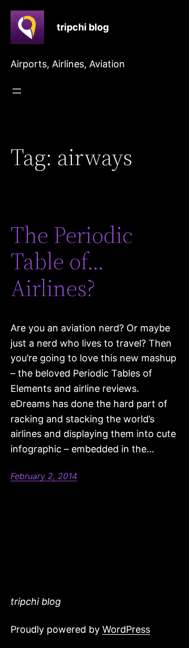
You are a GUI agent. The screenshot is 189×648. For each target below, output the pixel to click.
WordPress (126, 629)
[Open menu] (16, 91)
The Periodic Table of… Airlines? (71, 262)
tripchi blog (83, 27)
